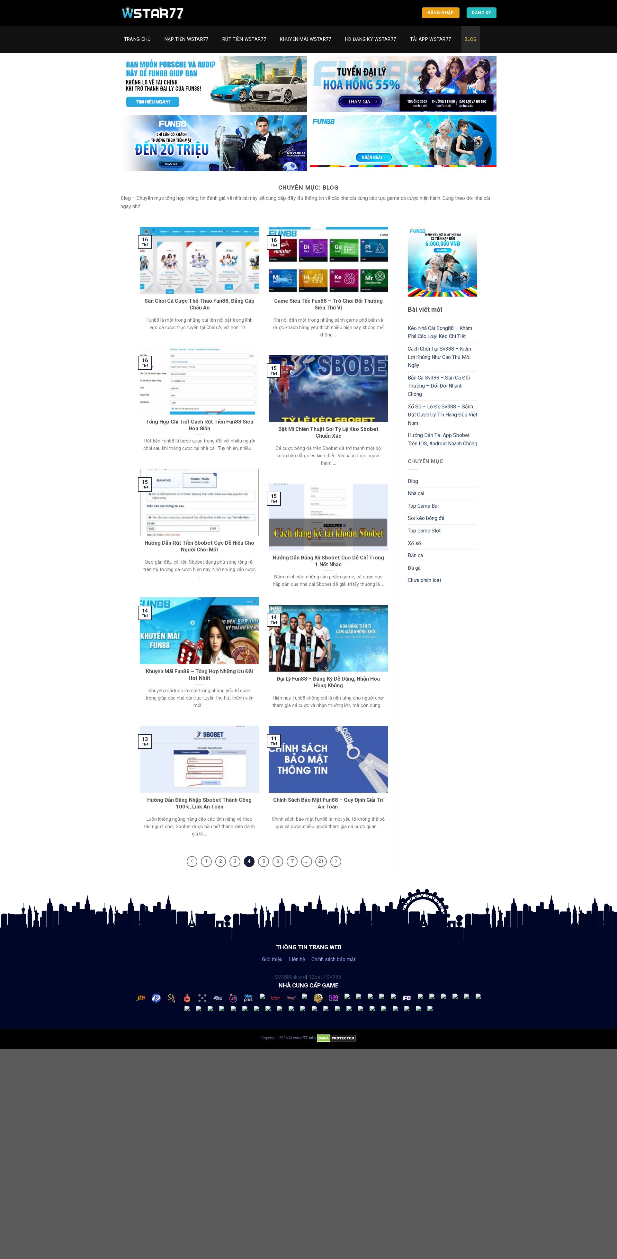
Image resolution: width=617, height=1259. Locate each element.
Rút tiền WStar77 (244, 39)
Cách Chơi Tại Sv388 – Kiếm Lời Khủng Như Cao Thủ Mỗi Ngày (439, 357)
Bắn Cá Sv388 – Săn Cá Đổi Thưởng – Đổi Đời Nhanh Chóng (439, 386)
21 (321, 861)
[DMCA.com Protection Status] (336, 1038)
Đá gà (414, 568)
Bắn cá (415, 555)
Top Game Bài (423, 506)
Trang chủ (137, 39)
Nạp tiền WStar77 (187, 39)
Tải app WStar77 (430, 39)
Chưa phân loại (424, 580)
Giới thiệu (272, 959)
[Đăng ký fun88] (443, 262)
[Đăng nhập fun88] (403, 143)
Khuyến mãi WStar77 (305, 39)
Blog (471, 39)
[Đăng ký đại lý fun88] (214, 84)
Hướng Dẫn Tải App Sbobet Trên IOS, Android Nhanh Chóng (442, 439)
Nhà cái (416, 493)
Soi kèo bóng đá (426, 518)
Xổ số (414, 543)
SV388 (333, 977)
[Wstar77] (153, 13)
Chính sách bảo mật (333, 959)
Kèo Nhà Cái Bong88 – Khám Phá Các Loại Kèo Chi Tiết (440, 332)
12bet (315, 977)
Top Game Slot (424, 531)
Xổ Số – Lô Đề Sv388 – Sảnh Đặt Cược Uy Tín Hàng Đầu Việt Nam (442, 415)
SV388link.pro (290, 977)
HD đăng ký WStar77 (370, 39)
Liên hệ (297, 959)
